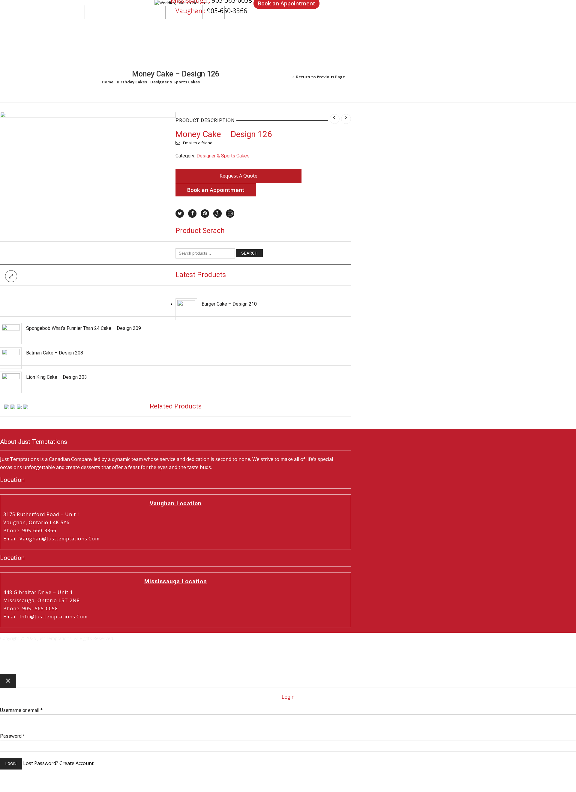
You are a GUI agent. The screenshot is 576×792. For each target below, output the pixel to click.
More (212, 22)
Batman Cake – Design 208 (54, 353)
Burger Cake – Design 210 (229, 304)
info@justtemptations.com (54, 616)
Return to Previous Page (320, 76)
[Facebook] (192, 213)
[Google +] (217, 213)
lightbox (11, 276)
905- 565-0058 (40, 608)
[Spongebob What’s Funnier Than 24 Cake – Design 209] (11, 333)
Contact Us (241, 23)
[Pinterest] (205, 213)
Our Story (151, 23)
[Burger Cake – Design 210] (186, 309)
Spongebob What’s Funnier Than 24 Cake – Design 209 (83, 328)
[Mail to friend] (230, 213)
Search (249, 253)
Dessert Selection (109, 22)
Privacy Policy (14, 647)
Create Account (76, 763)
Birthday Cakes (132, 82)
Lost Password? (40, 763)
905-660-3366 (227, 12)
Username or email (21, 710)
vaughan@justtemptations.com (60, 538)
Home (107, 82)
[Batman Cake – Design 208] (11, 358)
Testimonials (184, 23)
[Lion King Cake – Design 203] (11, 382)
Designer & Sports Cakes (175, 82)
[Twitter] (180, 213)
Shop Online (17, 23)
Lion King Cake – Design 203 (56, 377)
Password (12, 736)
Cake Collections (58, 22)
